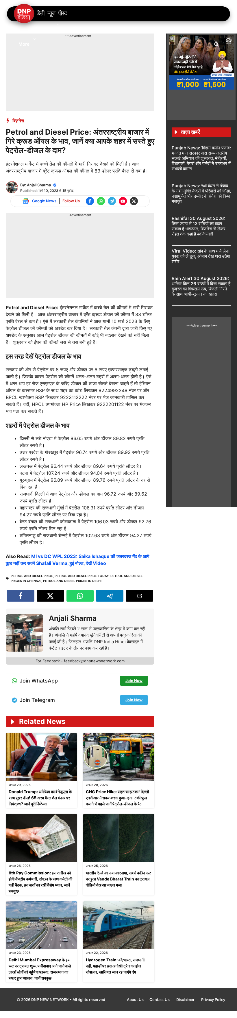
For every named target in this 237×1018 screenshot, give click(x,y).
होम (21, 29)
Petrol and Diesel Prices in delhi (72, 581)
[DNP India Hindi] (41, 14)
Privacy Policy (213, 999)
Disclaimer (185, 999)
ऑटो (155, 29)
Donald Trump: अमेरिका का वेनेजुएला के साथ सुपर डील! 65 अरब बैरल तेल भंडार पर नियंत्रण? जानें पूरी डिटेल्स (40, 797)
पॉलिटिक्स (79, 29)
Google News (44, 201)
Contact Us (160, 999)
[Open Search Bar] (216, 43)
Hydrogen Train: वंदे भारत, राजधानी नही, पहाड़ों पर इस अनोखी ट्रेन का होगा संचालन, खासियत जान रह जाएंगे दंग (115, 965)
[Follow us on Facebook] (90, 201)
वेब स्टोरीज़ (131, 29)
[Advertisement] (111, 51)
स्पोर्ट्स (176, 29)
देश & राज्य (44, 29)
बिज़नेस (18, 120)
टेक (212, 29)
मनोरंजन (105, 29)
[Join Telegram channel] (112, 201)
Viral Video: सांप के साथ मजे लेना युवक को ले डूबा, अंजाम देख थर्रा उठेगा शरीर (201, 256)
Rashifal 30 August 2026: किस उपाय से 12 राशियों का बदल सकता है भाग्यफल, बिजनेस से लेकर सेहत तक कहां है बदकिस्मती (198, 226)
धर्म (194, 29)
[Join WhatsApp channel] (101, 201)
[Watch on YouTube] (123, 201)
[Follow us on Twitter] (134, 201)
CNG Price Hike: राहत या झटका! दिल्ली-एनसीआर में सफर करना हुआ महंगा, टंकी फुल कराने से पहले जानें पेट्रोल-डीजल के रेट (118, 797)
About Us (135, 999)
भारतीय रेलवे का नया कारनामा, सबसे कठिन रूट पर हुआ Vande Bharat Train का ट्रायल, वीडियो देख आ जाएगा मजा (118, 878)
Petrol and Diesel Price (32, 576)
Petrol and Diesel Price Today (82, 576)
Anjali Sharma (39, 185)
